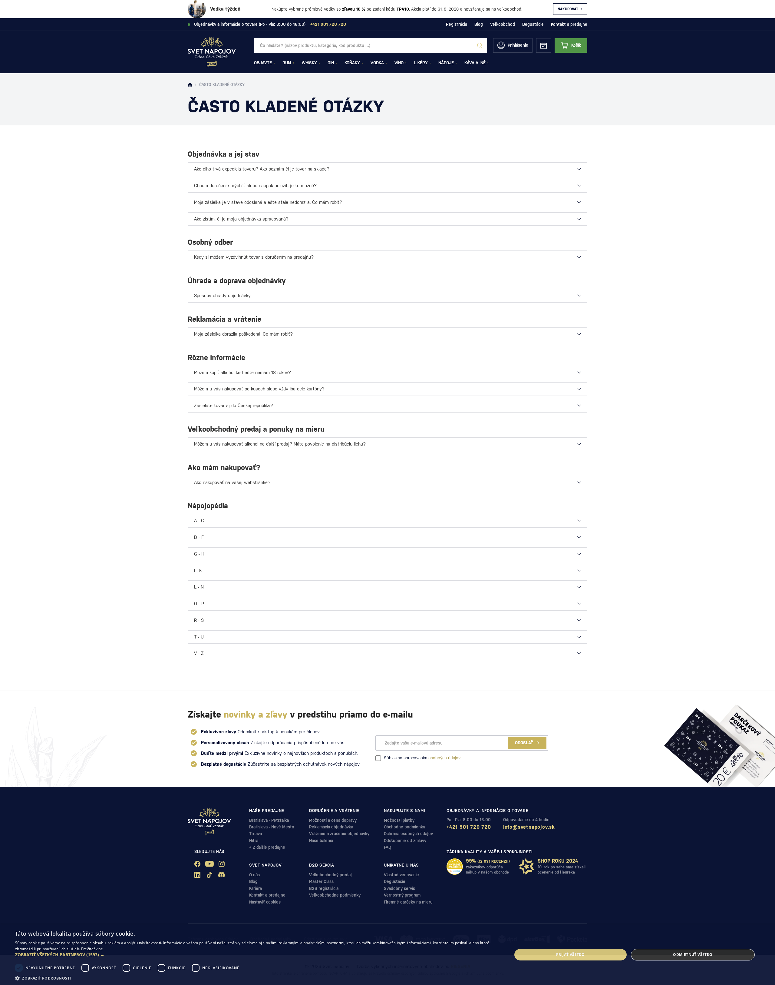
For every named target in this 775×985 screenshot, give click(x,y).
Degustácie (533, 24)
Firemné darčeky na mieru (408, 902)
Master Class (321, 881)
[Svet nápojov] (190, 84)
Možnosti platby (399, 820)
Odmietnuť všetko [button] (692, 954)
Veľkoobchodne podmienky (335, 895)
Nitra (253, 840)
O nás (254, 874)
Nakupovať (568, 9)
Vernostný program (402, 895)
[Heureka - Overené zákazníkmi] (455, 866)
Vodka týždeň (225, 9)
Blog (478, 24)
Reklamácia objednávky (331, 826)
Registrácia (456, 24)
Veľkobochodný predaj (330, 874)
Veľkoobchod (502, 24)
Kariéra (255, 888)
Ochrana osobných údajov (408, 833)
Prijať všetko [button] (570, 954)
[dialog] (387, 954)
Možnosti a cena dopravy (333, 820)
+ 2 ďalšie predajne (267, 847)
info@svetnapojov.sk (529, 827)
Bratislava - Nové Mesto (271, 826)
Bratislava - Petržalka (269, 820)
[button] (256, 954)
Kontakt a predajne (569, 24)
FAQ (387, 847)
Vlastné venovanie (401, 874)
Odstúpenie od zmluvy (405, 840)
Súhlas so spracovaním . (422, 757)
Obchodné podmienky (404, 826)
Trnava (255, 833)
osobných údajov (444, 757)
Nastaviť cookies (265, 902)
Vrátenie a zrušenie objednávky (339, 833)
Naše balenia (321, 840)
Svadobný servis (399, 888)
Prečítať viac (92, 948)
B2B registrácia (323, 888)
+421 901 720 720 (469, 827)
